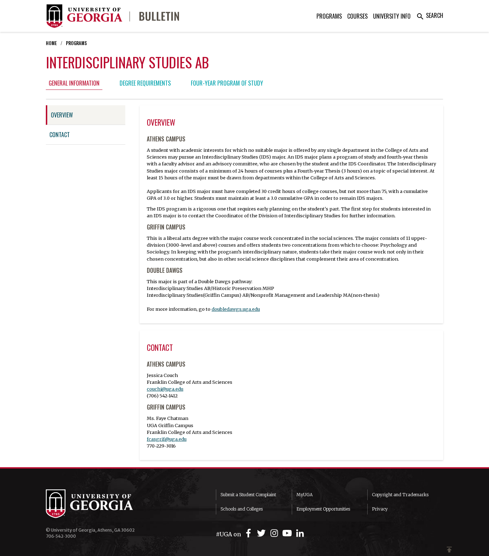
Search (429, 15)
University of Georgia (99, 503)
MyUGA (304, 494)
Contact (59, 134)
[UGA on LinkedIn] (300, 533)
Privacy (380, 509)
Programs (329, 16)
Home (51, 43)
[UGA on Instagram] (275, 533)
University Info (392, 16)
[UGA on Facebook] (249, 533)
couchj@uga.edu (165, 389)
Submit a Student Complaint (248, 494)
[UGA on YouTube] (288, 533)
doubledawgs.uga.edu (236, 309)
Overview (62, 115)
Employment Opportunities (323, 509)
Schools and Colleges (242, 509)
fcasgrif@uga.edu (167, 439)
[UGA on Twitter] (262, 533)
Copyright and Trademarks (400, 494)
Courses (357, 16)
